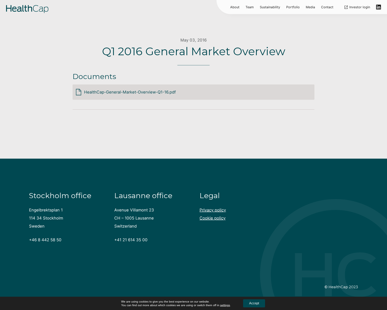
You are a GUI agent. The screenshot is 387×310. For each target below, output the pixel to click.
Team (250, 7)
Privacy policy (213, 210)
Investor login (359, 7)
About (234, 7)
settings (225, 305)
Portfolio (293, 7)
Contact (327, 7)
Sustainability (270, 7)
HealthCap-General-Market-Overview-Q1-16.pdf (130, 92)
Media (310, 7)
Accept (254, 303)
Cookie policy (213, 218)
